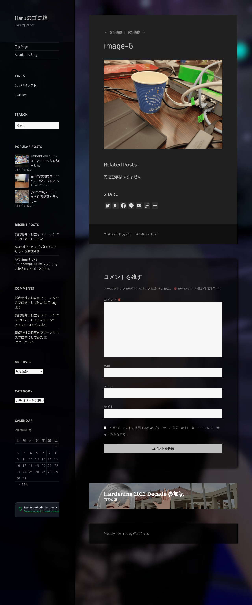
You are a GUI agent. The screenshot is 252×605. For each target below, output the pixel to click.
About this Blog (26, 54)
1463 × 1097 (148, 234)
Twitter (20, 95)
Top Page (21, 46)
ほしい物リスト (26, 85)
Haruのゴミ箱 (31, 18)
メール (109, 386)
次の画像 (134, 32)
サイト (109, 406)
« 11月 (24, 484)
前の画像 (115, 32)
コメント (112, 299)
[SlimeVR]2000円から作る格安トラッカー (45, 197)
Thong (52, 302)
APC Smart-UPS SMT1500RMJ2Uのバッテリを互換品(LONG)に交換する (36, 264)
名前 (107, 365)
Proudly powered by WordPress (126, 533)
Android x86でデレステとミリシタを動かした (45, 161)
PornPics (21, 342)
